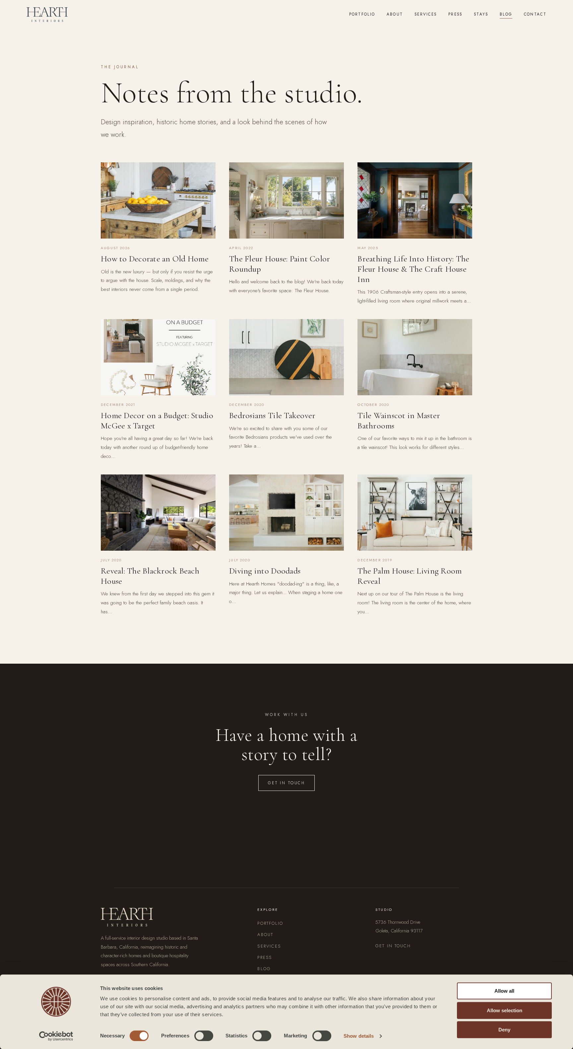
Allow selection (504, 1010)
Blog (506, 14)
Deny (504, 1029)
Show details (359, 1036)
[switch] (203, 1035)
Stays (481, 14)
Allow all (504, 991)
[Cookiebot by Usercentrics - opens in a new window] (56, 1036)
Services (425, 14)
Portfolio (362, 14)
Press (455, 14)
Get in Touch (286, 783)
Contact (535, 14)
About (395, 14)
